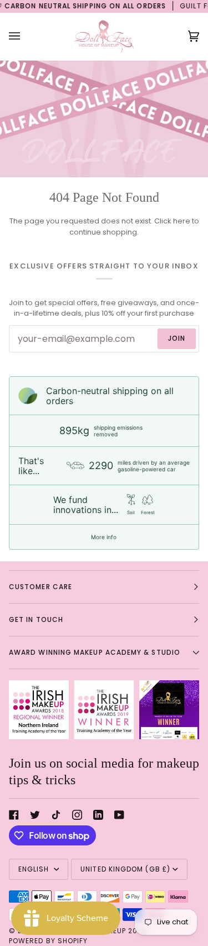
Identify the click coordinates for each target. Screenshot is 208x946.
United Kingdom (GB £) (125, 869)
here (181, 221)
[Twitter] (35, 815)
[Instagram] (77, 815)
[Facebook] (14, 815)
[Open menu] (25, 36)
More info (103, 537)
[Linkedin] (98, 815)
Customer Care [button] (40, 586)
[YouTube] (119, 815)
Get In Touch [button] (36, 619)
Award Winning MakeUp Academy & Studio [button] (94, 652)
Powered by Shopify (48, 940)
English (35, 869)
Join (176, 338)
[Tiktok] (56, 815)
